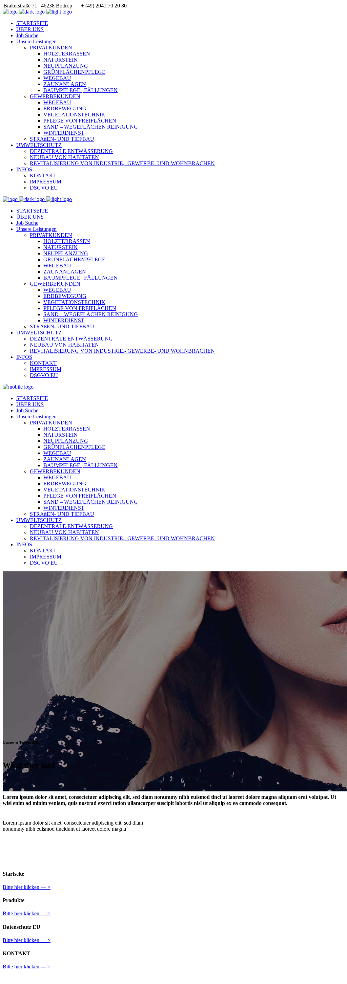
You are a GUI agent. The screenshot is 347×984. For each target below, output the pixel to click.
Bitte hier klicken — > (26, 887)
